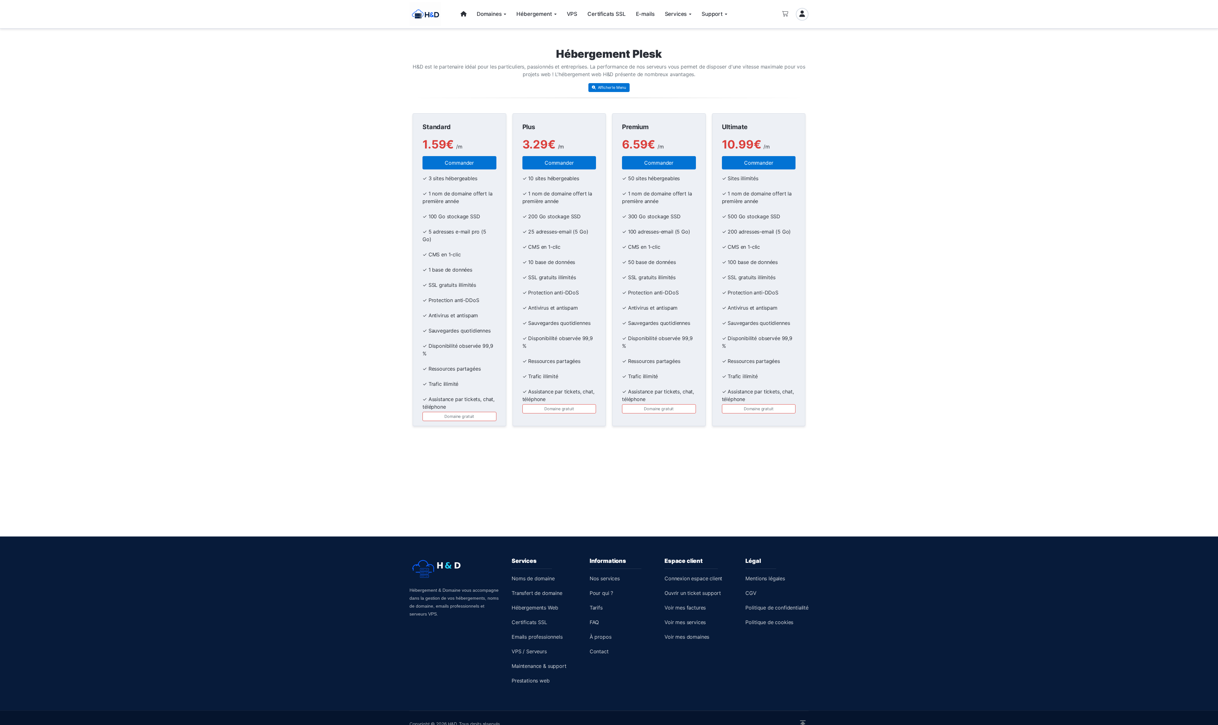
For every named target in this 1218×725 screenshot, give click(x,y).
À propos (601, 637)
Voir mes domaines (687, 637)
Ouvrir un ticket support (693, 593)
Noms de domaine (533, 578)
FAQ (594, 622)
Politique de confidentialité (777, 607)
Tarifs (596, 607)
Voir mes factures (685, 607)
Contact (599, 651)
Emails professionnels (537, 637)
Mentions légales (765, 578)
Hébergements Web (535, 607)
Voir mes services (685, 622)
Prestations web (531, 680)
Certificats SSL (529, 622)
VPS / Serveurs (529, 651)
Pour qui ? (601, 593)
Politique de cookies (769, 622)
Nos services (605, 578)
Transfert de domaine (537, 593)
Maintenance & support (539, 666)
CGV (750, 593)
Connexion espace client (693, 578)
